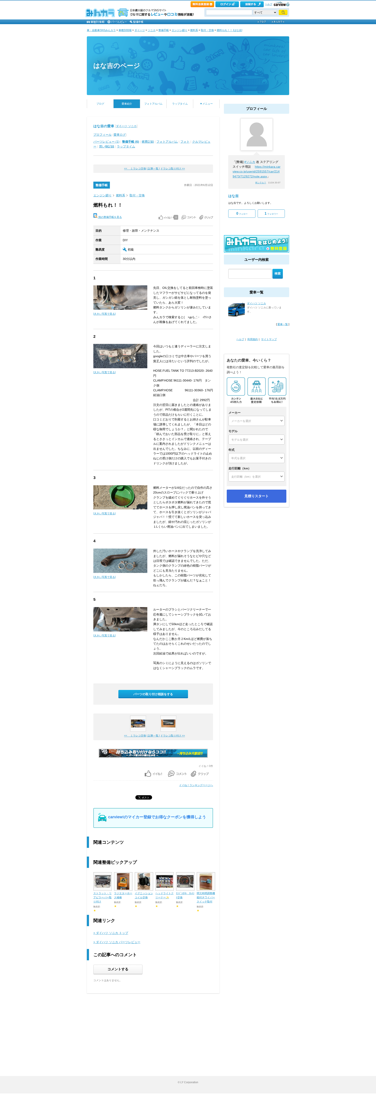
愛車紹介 (127, 103)
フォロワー (271, 213)
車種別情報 (125, 30)
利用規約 (252, 339)
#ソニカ (249, 162)
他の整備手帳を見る (110, 217)
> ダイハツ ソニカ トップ (110, 933)
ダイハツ (139, 30)
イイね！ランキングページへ (196, 785)
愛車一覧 (282, 324)
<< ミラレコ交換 (135, 168)
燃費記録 (148, 141)
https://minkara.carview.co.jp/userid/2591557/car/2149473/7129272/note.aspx (256, 171)
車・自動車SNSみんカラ (101, 30)
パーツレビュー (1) (106, 141)
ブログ (100, 103)
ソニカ (152, 30)
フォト (185, 141)
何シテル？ (260, 182)
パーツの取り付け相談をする (153, 694)
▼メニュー (206, 103)
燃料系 (194, 30)
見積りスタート (256, 496)
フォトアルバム (153, 103)
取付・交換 (207, 30)
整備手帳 (163, 30)
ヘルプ (268, 4)
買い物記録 (106, 146)
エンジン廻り (179, 30)
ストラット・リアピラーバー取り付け (102, 897)
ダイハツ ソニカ (126, 126)
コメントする (117, 969)
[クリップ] (206, 217)
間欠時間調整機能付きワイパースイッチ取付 (206, 897)
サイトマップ (269, 339)
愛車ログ (120, 134)
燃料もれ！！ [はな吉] (229, 30)
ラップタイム (180, 103)
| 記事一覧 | (153, 168)
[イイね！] (165, 217)
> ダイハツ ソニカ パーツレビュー (116, 942)
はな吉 (233, 196)
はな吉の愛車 (103, 126)
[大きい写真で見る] (104, 313)
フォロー (242, 213)
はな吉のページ (116, 65)
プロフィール (102, 134)
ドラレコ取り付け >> (172, 168)
